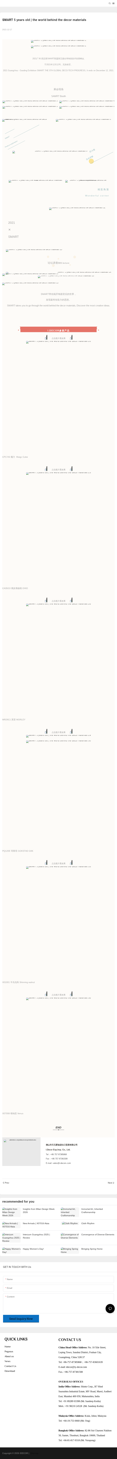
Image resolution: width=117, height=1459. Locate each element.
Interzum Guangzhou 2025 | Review (36, 1236)
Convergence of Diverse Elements (97, 1234)
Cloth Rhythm (87, 1223)
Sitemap (34, 1453)
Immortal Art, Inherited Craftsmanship (92, 1210)
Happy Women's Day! (33, 1249)
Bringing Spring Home (92, 1249)
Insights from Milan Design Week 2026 (39, 1210)
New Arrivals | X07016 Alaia (36, 1223)
